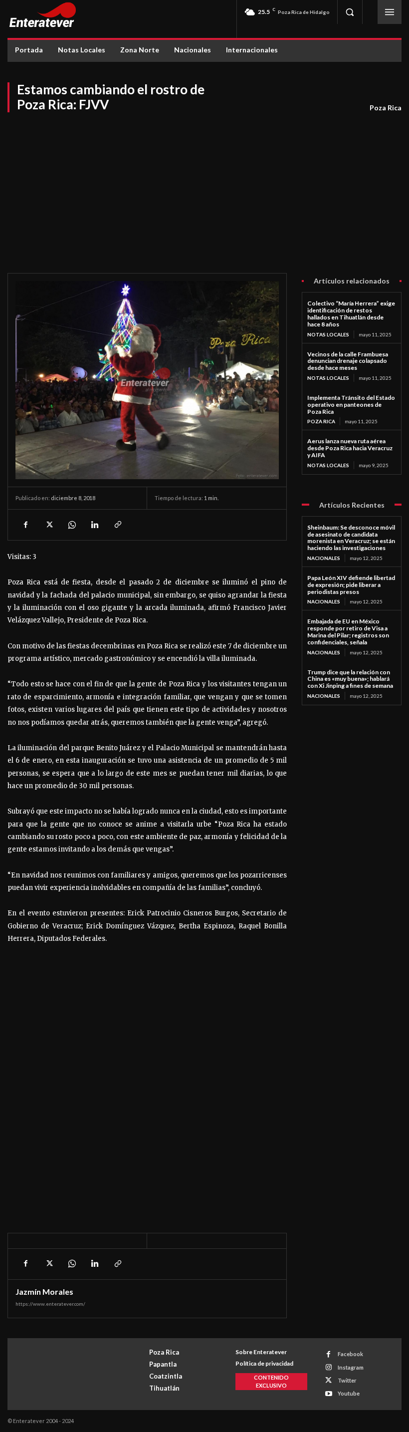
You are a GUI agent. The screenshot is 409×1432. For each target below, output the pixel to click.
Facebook (350, 1354)
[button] (350, 12)
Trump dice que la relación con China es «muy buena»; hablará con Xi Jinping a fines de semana (350, 679)
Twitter (347, 1380)
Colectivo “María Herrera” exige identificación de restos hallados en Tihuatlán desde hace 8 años (351, 313)
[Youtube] (328, 1394)
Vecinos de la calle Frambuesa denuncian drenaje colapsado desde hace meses (347, 361)
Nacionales (323, 558)
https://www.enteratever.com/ (50, 1304)
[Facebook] (25, 525)
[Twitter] (48, 525)
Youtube (349, 1393)
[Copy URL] (117, 525)
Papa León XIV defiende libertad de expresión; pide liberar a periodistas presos (351, 584)
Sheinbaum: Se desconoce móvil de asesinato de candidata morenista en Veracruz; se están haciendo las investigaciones (351, 538)
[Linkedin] (94, 525)
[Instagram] (328, 1367)
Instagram (351, 1367)
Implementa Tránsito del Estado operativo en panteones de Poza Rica (351, 404)
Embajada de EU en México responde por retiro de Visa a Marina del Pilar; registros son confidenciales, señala (348, 631)
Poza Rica (386, 107)
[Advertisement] (204, 188)
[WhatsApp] (71, 525)
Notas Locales (328, 334)
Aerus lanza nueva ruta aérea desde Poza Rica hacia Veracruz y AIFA (350, 448)
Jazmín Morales (44, 1291)
